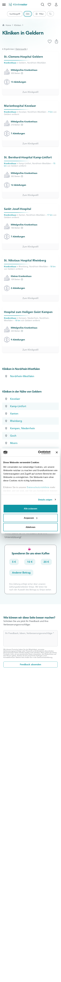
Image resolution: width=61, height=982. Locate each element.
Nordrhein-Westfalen (22, 376)
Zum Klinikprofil (30, 92)
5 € (14, 561)
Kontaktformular (9, 657)
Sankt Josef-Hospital (17, 209)
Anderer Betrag (21, 572)
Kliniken (17, 25)
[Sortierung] (50, 13)
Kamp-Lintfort (18, 406)
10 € (29, 561)
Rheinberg (16, 421)
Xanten (14, 413)
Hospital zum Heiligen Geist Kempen (28, 312)
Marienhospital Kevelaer (20, 105)
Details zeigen (45, 499)
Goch (13, 435)
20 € (46, 561)
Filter (41, 14)
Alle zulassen (30, 508)
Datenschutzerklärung (44, 657)
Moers (13, 443)
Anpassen (29, 518)
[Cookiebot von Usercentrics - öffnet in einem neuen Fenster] (38, 452)
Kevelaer (15, 398)
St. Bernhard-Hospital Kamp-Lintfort (28, 157)
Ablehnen (30, 527)
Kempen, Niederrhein (22, 428)
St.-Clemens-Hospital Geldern (23, 56)
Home (8, 25)
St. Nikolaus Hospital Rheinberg (25, 260)
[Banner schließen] (57, 452)
